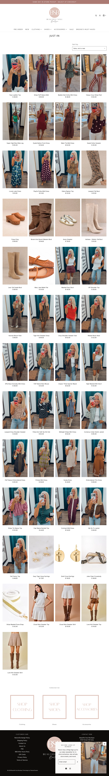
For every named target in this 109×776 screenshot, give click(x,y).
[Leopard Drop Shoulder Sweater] (15, 410)
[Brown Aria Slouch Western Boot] (41, 217)
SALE (72, 29)
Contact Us (22, 743)
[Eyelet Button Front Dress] (41, 121)
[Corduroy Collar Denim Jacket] (93, 410)
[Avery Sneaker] (67, 217)
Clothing (22, 724)
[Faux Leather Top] (15, 73)
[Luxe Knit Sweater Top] (93, 603)
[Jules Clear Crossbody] (93, 554)
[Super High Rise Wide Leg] (15, 121)
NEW (27, 29)
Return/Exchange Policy (22, 738)
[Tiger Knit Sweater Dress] (41, 314)
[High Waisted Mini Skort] (93, 362)
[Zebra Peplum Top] (67, 169)
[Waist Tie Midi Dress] (67, 121)
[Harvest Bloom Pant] (15, 314)
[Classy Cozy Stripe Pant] (93, 73)
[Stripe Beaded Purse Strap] (15, 603)
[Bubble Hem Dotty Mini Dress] (67, 73)
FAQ (22, 749)
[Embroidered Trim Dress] (93, 458)
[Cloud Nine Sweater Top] (41, 603)
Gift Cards (22, 754)
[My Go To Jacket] (93, 506)
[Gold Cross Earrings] (67, 554)
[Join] (77, 761)
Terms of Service (22, 760)
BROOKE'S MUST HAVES (85, 29)
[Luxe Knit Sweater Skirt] (15, 651)
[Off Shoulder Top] (93, 266)
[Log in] (100, 15)
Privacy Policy (22, 757)
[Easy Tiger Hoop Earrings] (41, 554)
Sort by (75, 44)
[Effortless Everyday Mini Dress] (15, 362)
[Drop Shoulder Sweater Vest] (67, 314)
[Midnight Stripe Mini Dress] (67, 410)
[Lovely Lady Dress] (15, 169)
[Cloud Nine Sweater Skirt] (67, 603)
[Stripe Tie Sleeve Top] (15, 506)
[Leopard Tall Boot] (93, 169)
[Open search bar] (96, 15)
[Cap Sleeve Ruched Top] (41, 506)
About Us (22, 746)
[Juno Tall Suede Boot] (15, 266)
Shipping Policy (22, 740)
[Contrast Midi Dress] (67, 506)
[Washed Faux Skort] (67, 266)
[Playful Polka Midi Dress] (41, 169)
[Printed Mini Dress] (41, 458)
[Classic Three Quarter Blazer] (67, 362)
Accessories (87, 724)
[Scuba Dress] (67, 458)
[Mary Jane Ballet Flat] (41, 266)
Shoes (54, 724)
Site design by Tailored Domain (30, 770)
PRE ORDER (18, 29)
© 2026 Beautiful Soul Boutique (14, 770)
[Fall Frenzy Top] (15, 554)
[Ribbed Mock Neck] (93, 314)
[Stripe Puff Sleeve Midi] (41, 73)
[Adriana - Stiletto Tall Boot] (93, 217)
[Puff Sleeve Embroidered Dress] (15, 458)
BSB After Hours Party (22, 752)
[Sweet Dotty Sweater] (93, 121)
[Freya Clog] (15, 217)
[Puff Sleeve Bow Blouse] (41, 362)
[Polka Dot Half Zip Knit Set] (41, 410)
